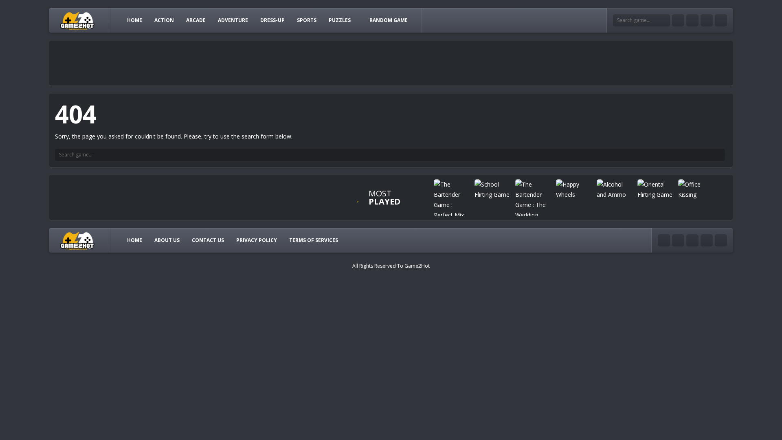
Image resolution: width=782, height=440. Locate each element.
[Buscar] (719, 155)
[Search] (664, 20)
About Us (167, 240)
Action (164, 20)
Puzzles (340, 20)
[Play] (452, 199)
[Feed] (721, 20)
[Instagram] (707, 20)
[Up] (721, 240)
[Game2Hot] (77, 20)
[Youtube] (678, 20)
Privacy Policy (256, 240)
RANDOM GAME (388, 20)
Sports (306, 20)
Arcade (196, 20)
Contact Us (208, 240)
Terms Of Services (313, 240)
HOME (134, 20)
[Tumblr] (692, 20)
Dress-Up (272, 20)
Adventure (233, 20)
